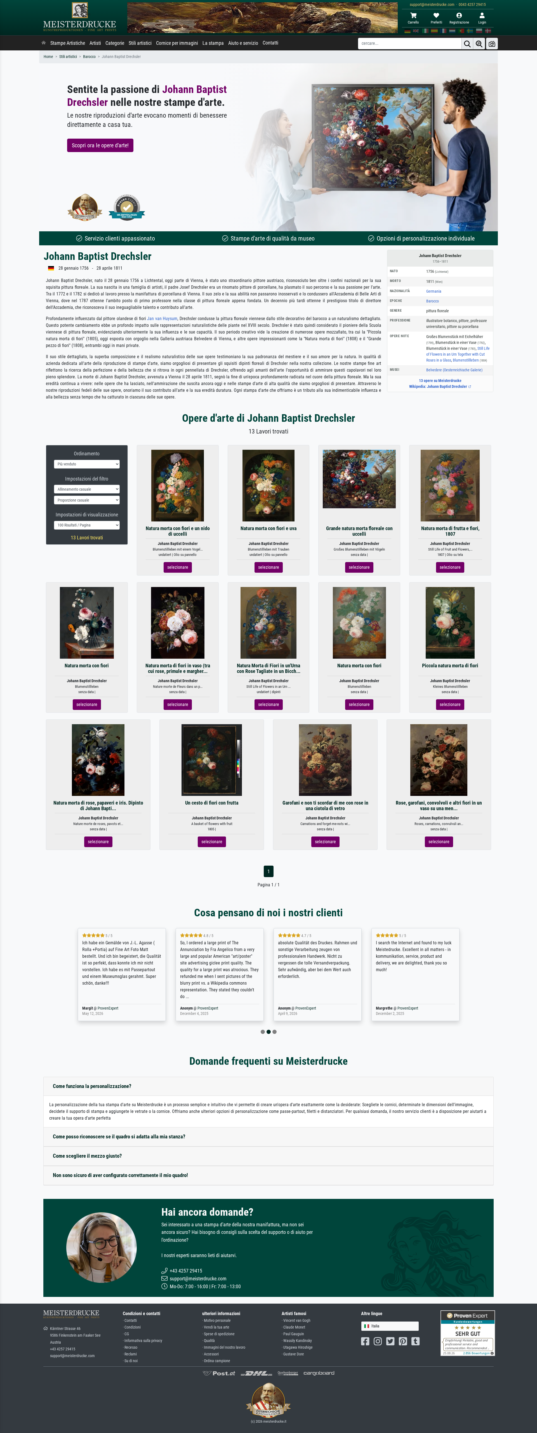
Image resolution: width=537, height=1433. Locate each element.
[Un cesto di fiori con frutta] (212, 760)
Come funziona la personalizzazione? (92, 1086)
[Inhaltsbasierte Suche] (479, 43)
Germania (433, 291)
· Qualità (208, 1340)
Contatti (270, 43)
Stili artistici (140, 43)
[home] (43, 43)
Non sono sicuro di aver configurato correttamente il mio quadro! (120, 1175)
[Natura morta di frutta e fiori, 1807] (450, 485)
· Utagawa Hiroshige (297, 1347)
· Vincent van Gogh (296, 1320)
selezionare (177, 567)
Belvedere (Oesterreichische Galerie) (454, 370)
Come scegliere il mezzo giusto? (87, 1156)
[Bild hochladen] (492, 43)
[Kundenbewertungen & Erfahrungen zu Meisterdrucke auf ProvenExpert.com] (127, 207)
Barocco (89, 56)
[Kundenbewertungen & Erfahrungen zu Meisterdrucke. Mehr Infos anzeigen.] (468, 1333)
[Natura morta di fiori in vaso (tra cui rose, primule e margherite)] (177, 622)
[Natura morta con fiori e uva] (268, 485)
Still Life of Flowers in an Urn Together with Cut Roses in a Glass (458, 354)
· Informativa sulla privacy (142, 1340)
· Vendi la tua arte (215, 1327)
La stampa (213, 43)
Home (48, 56)
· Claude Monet (293, 1327)
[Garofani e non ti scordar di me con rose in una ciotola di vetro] (325, 760)
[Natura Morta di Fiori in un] (268, 622)
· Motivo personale (216, 1320)
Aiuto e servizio (243, 43)
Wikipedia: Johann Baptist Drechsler (438, 386)
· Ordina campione (216, 1361)
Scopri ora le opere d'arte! (100, 145)
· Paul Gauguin (293, 1334)
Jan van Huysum (162, 318)
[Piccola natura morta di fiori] (450, 622)
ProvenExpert (46, 1008)
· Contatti (130, 1320)
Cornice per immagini (177, 43)
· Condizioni (132, 1327)
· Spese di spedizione (218, 1334)
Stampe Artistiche (67, 43)
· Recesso (130, 1347)
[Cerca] (467, 43)
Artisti (95, 43)
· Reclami (130, 1354)
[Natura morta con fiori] (87, 622)
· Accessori (210, 1354)
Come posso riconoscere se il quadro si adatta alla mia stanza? (119, 1136)
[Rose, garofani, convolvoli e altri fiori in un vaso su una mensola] (438, 760)
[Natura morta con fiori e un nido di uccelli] (177, 485)
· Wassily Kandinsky (297, 1340)
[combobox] (390, 1326)
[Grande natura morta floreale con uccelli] (359, 478)
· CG (126, 1334)
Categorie (114, 43)
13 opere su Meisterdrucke (440, 380)
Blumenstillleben (470, 360)
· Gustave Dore (293, 1354)
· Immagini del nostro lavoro (223, 1347)
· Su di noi (130, 1361)
